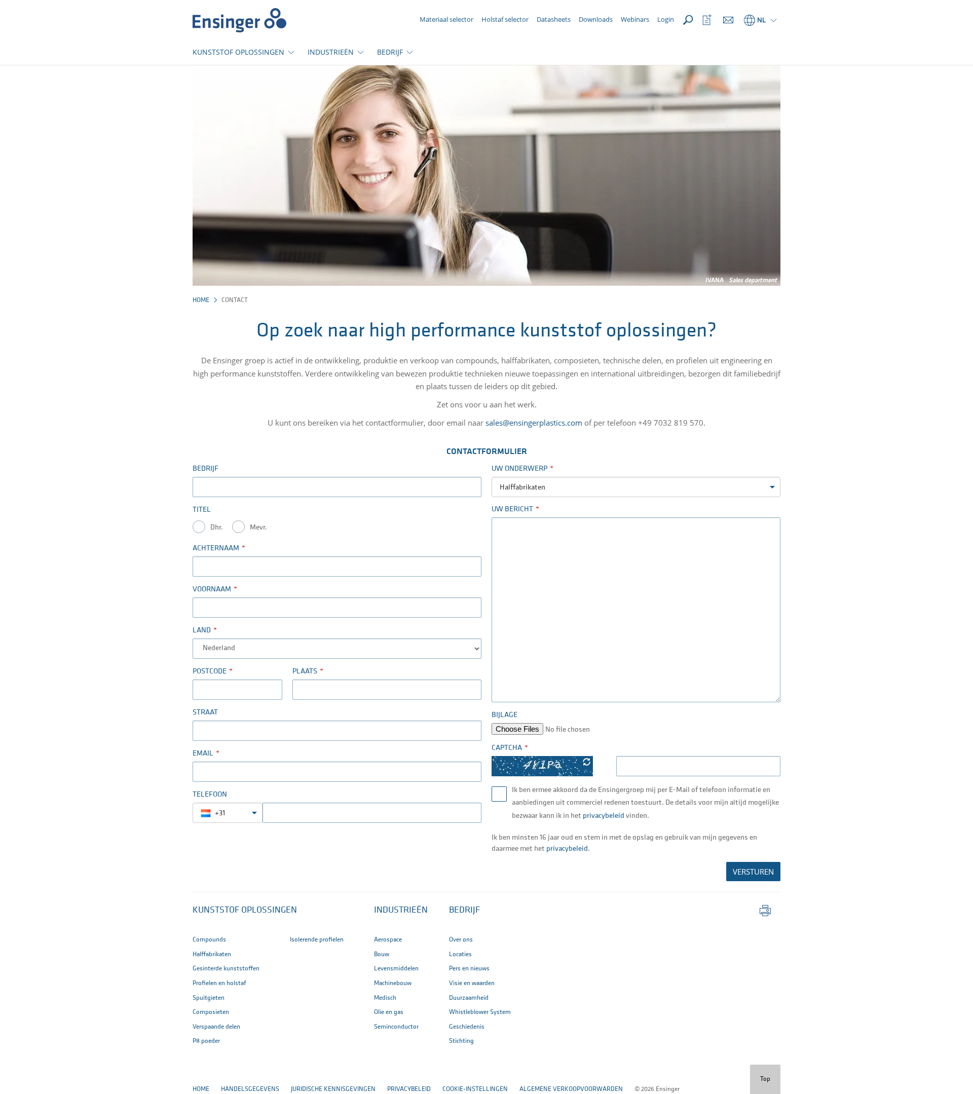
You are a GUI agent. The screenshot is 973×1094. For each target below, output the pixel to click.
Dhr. (216, 528)
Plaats (304, 671)
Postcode (210, 671)
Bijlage (504, 715)
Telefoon (210, 795)
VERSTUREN (753, 871)
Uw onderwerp (519, 469)
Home (201, 300)
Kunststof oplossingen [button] (245, 910)
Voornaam (212, 589)
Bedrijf (205, 469)
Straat (205, 712)
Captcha (507, 748)
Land (202, 630)
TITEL (202, 510)
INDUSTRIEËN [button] (331, 52)
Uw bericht (512, 509)
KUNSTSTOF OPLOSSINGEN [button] (238, 52)
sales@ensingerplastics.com (533, 423)
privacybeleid (604, 816)
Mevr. (258, 528)
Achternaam (216, 548)
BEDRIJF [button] (390, 52)
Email (203, 754)
